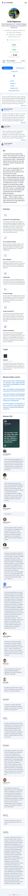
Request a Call (7, 68)
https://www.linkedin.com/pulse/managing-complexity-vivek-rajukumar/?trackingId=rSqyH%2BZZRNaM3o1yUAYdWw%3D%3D (14, 383)
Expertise (12, 83)
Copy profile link (13, 90)
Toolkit (12, 86)
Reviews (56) (14, 88)
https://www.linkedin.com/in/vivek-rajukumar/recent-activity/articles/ (14, 399)
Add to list (15, 71)
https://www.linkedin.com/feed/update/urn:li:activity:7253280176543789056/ (14, 395)
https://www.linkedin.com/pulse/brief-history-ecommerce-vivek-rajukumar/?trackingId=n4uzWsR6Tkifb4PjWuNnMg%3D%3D (14, 406)
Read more (23, 105)
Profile (12, 81)
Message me (21, 68)
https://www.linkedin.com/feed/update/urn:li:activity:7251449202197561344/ (14, 390)
